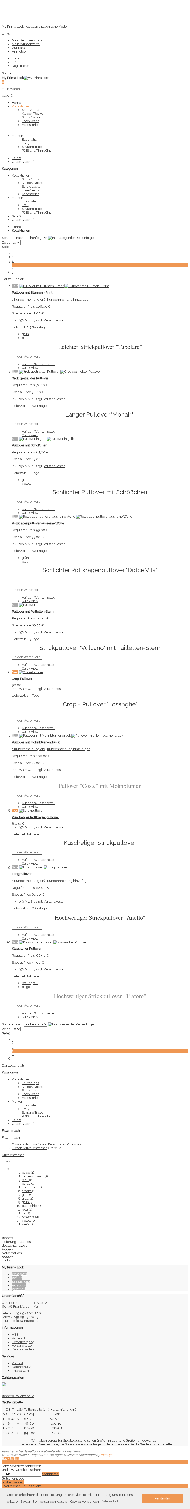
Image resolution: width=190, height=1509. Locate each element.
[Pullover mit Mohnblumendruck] (71, 735)
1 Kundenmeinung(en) (28, 299)
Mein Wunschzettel (26, 44)
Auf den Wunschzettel (38, 364)
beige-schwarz (33, 1176)
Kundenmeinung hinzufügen (68, 299)
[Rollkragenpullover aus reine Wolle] (75, 516)
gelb (25, 1195)
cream (27, 1191)
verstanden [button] (162, 1498)
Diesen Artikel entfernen (30, 1144)
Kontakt (17, 1363)
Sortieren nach (13, 238)
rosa (25, 1209)
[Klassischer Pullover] (53, 942)
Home (16, 227)
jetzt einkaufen (13, 1482)
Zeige (6, 242)
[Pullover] (27, 605)
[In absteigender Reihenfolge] (71, 238)
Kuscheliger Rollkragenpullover (35, 817)
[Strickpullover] (31, 810)
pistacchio (29, 1206)
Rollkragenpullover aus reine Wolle (38, 523)
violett (26, 1220)
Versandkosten (54, 320)
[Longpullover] (43, 867)
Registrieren (21, 66)
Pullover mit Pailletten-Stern (33, 611)
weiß (25, 1224)
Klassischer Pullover (27, 948)
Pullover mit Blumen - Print (32, 292)
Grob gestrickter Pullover (30, 378)
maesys (106, 1455)
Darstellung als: (13, 279)
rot (24, 1213)
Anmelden (20, 51)
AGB (15, 1334)
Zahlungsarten (23, 1349)
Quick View (30, 368)
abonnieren (50, 1474)
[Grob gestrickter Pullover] (60, 371)
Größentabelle (18, 1396)
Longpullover (22, 874)
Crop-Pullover (22, 679)
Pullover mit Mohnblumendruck (36, 742)
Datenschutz (21, 1367)
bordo (26, 1183)
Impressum (20, 1370)
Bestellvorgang (23, 1342)
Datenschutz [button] (110, 1501)
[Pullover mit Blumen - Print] (64, 286)
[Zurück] (12, 253)
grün (26, 1202)
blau (25, 1180)
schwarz (28, 1217)
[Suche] (14, 74)
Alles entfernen (13, 1155)
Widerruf (18, 1338)
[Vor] (12, 272)
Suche (6, 73)
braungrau (30, 1187)
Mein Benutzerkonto (27, 40)
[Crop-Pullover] (31, 672)
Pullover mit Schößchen (29, 445)
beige (26, 1172)
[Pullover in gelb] (46, 439)
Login (16, 58)
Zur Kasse (19, 48)
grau (25, 1198)
